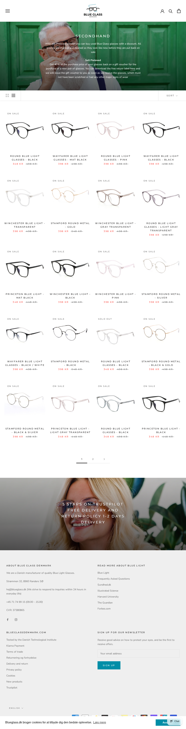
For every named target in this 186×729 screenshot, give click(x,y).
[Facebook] (7, 619)
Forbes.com (104, 608)
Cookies (10, 675)
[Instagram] (16, 619)
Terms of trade (14, 651)
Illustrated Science (108, 590)
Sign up (109, 665)
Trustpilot (11, 687)
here (132, 68)
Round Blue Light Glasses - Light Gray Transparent (161, 227)
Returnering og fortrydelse (21, 657)
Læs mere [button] (99, 722)
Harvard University (108, 596)
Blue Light (103, 573)
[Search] (171, 11)
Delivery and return (17, 663)
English (14, 708)
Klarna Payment (15, 645)
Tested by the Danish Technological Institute (31, 640)
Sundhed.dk (104, 584)
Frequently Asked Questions (114, 578)
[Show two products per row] (7, 95)
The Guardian (105, 602)
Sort (171, 95)
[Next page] (104, 459)
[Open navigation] (7, 10)
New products (14, 681)
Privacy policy (14, 669)
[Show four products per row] (13, 95)
